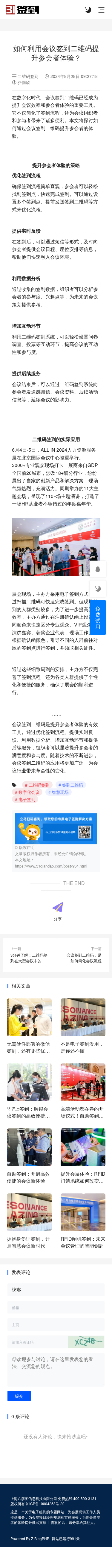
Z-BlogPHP (40, 1538)
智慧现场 (60, 792)
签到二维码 (72, 785)
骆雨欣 (23, 82)
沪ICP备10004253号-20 (45, 1503)
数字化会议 (29, 792)
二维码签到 (28, 76)
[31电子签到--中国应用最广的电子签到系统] (22, 8)
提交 (19, 1396)
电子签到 (27, 799)
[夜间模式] (88, 9)
